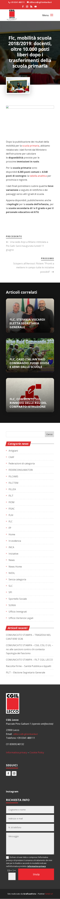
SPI (10, 592)
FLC (11, 521)
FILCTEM (13, 482)
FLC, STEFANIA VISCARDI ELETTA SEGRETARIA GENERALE (27, 323)
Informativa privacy (16, 752)
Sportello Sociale (18, 598)
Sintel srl (49, 893)
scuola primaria (30, 145)
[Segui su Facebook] (8, 773)
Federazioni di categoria (22, 463)
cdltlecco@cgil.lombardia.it (25, 734)
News (12, 560)
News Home (15, 566)
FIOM (11, 502)
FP (10, 527)
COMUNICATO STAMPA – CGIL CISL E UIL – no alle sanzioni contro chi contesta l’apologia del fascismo (29, 649)
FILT (11, 495)
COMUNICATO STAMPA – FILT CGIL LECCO (29, 659)
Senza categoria (17, 579)
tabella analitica (38, 175)
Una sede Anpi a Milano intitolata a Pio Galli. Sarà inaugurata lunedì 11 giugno (27, 245)
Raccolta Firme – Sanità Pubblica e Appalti (28, 666)
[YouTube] (36, 7)
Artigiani (13, 450)
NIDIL (12, 573)
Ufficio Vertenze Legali (21, 618)
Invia (36, 874)
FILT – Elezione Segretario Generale (25, 672)
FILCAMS (13, 476)
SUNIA (12, 605)
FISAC (12, 508)
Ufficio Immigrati (18, 611)
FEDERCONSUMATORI (21, 469)
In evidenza (15, 540)
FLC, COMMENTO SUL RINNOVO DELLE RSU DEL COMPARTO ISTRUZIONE (28, 403)
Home (12, 534)
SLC (11, 585)
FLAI (11, 515)
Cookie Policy (37, 752)
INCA (11, 547)
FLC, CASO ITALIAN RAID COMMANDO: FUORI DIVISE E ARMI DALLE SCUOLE (29, 363)
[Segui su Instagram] (14, 773)
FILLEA (12, 489)
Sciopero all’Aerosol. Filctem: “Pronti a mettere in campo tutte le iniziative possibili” (33, 267)
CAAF (11, 457)
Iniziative (13, 553)
